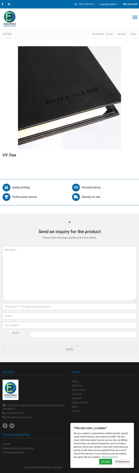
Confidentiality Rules (13, 452)
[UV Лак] (69, 97)
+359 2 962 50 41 (86, 4)
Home (133, 34)
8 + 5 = (16, 333)
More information (110, 457)
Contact (7, 444)
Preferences (122, 461)
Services (121, 34)
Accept (106, 461)
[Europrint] (10, 18)
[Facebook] (5, 425)
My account (130, 4)
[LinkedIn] (11, 425)
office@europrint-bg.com (19, 417)
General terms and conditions (18, 448)
